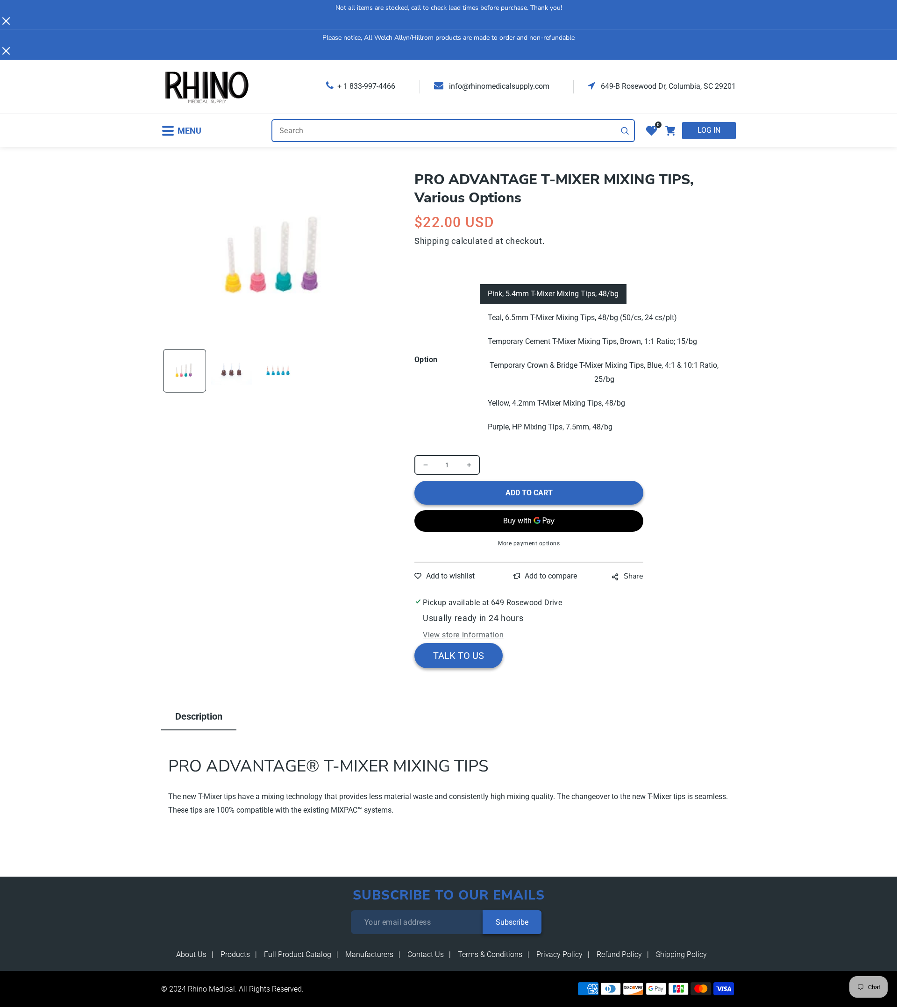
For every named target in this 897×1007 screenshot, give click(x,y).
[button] (181, 130)
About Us (191, 954)
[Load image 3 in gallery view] (278, 371)
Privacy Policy (559, 954)
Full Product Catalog (297, 954)
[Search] (625, 131)
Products (235, 954)
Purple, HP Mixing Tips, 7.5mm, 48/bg (550, 426)
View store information (463, 634)
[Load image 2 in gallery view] (231, 371)
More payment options (529, 543)
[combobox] (453, 130)
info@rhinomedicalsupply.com (498, 86)
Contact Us (425, 954)
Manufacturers (369, 954)
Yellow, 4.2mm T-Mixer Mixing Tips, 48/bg (556, 403)
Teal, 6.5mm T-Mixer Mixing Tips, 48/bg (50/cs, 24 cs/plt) (582, 317)
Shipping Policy (681, 954)
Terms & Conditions (490, 954)
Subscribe (512, 922)
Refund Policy (619, 954)
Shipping (431, 241)
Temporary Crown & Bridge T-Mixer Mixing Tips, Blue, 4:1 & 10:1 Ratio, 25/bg (604, 372)
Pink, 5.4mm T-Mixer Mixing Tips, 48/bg (553, 293)
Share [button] (633, 576)
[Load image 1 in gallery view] (185, 371)
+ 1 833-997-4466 (366, 86)
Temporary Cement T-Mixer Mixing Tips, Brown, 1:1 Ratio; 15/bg (592, 341)
